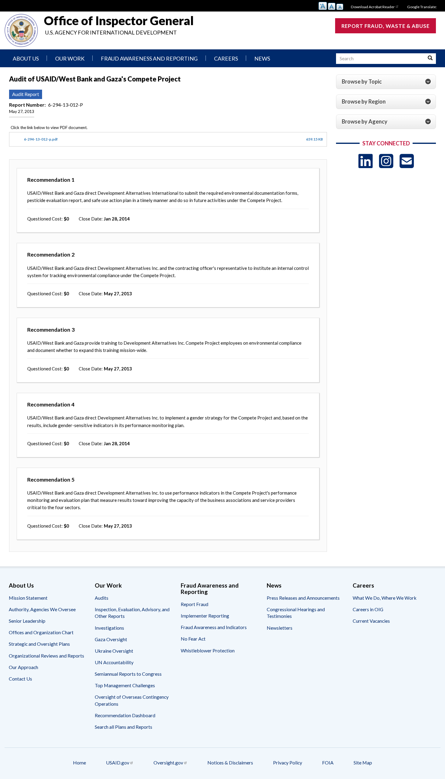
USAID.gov (117, 762)
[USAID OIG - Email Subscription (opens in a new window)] (407, 161)
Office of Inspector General (119, 20)
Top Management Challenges (125, 685)
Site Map (363, 762)
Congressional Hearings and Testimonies (296, 612)
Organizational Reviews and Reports (46, 655)
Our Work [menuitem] (69, 58)
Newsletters (279, 628)
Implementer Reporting (205, 615)
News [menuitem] (262, 58)
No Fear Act (193, 638)
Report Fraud (194, 604)
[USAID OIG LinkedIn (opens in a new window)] (365, 161)
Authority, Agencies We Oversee (42, 609)
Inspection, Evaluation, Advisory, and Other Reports (132, 612)
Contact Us (20, 678)
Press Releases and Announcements (303, 598)
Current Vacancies (371, 621)
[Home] (21, 30)
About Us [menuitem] (26, 58)
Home (79, 762)
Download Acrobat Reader (373, 7)
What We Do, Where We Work (385, 598)
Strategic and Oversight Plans (39, 644)
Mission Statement (28, 598)
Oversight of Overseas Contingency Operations (132, 700)
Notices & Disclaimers (230, 762)
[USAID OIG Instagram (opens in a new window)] (386, 161)
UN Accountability (114, 662)
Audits (101, 598)
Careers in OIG (368, 609)
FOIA (328, 762)
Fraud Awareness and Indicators (214, 627)
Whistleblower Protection (208, 650)
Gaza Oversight (111, 639)
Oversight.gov (168, 762)
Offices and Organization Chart (41, 632)
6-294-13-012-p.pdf (41, 139)
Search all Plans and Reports (123, 727)
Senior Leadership (27, 621)
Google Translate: (422, 7)
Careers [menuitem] (226, 58)
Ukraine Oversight (114, 651)
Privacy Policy (287, 762)
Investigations (109, 628)
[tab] (386, 82)
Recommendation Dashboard (125, 715)
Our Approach (23, 667)
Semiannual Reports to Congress (128, 674)
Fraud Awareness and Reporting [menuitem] (149, 58)
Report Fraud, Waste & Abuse (385, 26)
